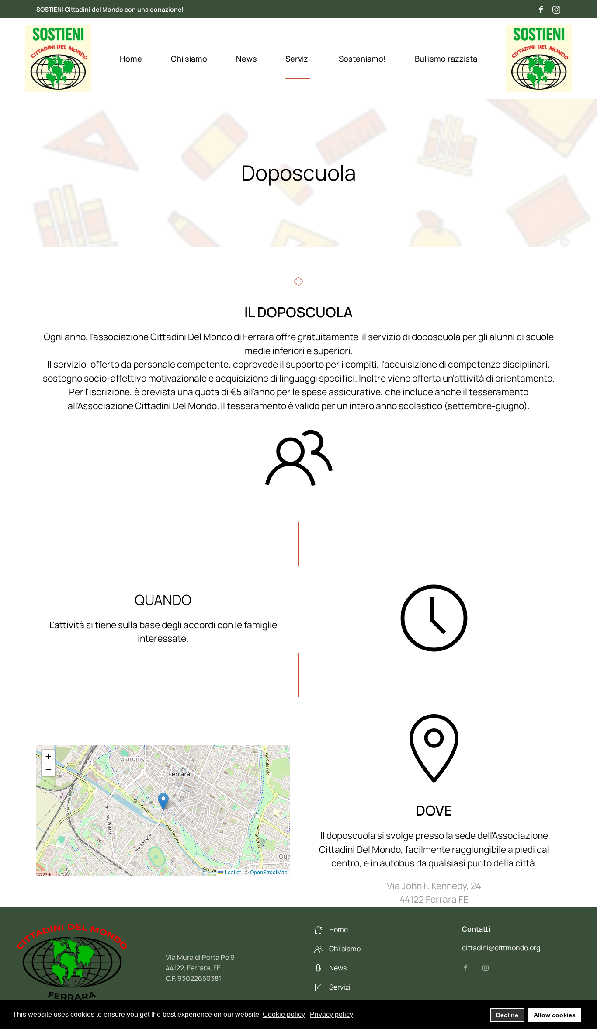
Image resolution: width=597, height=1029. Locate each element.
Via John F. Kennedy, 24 (434, 886)
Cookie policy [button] (284, 1014)
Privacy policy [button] (331, 1014)
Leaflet (232, 872)
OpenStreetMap (269, 872)
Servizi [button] (297, 58)
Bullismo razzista (446, 58)
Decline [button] (507, 1015)
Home (131, 58)
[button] (163, 801)
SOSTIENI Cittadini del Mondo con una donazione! (110, 9)
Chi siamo (189, 58)
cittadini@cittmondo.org (501, 948)
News (246, 58)
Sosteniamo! (362, 58)
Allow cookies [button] (555, 1015)
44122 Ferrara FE (434, 899)
